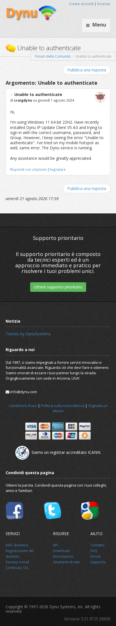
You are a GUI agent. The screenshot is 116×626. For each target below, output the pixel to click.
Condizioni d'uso (23, 405)
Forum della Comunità (52, 56)
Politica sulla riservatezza (62, 405)
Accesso (103, 3)
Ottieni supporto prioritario (58, 287)
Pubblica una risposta (86, 70)
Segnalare (57, 169)
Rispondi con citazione (28, 169)
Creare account (81, 3)
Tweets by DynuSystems (28, 333)
